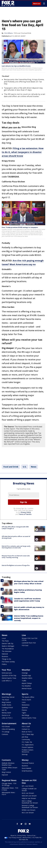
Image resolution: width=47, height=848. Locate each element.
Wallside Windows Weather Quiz (8, 764)
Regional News (9, 780)
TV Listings (5, 732)
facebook (17, 824)
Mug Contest (6, 702)
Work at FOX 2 (27, 732)
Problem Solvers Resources (27, 751)
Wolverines (26, 705)
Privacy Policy (26, 512)
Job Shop (25, 737)
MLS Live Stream (28, 813)
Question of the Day (9, 675)
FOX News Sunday (8, 662)
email (29, 824)
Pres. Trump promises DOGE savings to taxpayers (20, 227)
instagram (25, 824)
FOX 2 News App (28, 734)
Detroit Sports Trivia (9, 678)
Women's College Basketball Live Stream (30, 806)
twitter (21, 824)
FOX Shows (6, 726)
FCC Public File (27, 742)
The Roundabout (8, 649)
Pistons (24, 710)
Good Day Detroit (8, 697)
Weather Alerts (27, 678)
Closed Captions (27, 747)
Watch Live (36, 3)
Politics (4, 664)
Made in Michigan (8, 646)
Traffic (24, 681)
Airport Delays (27, 683)
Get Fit (4, 710)
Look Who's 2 (6, 681)
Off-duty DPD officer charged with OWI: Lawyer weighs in (15, 527)
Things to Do (6, 659)
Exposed (5, 775)
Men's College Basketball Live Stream (30, 802)
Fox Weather (26, 686)
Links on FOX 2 (7, 718)
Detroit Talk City (7, 643)
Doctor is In (6, 715)
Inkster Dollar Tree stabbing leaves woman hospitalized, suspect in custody (28, 618)
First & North (26, 700)
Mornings (6, 694)
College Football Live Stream (29, 790)
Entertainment (9, 723)
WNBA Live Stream (28, 810)
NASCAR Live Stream (29, 796)
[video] (39, 529)
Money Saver (6, 713)
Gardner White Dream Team (9, 769)
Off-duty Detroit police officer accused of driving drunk (16, 537)
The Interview (6, 651)
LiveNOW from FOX (29, 643)
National (5, 654)
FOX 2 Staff (26, 726)
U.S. (24, 466)
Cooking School (7, 707)
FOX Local (17, 33)
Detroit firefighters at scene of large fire (16, 565)
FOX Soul (25, 645)
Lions (24, 702)
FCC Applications (28, 745)
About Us (26, 723)
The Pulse (5, 641)
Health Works (6, 705)
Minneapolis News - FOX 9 (9, 793)
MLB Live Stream (28, 793)
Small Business (27, 771)
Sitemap (25, 754)
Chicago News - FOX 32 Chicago (9, 784)
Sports (25, 694)
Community (26, 739)
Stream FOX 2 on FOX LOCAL (29, 639)
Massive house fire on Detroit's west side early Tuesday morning (16, 556)
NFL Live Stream (28, 786)
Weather (26, 669)
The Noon (5, 700)
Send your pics (7, 673)
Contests (5, 734)
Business (5, 656)
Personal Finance (28, 763)
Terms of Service (25, 514)
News (33, 466)
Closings (25, 673)
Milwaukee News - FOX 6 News (10, 789)
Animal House (27, 688)
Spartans (25, 707)
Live (24, 635)
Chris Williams (8, 33)
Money (25, 760)
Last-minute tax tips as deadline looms (16, 66)
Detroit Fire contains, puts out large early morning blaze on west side (16, 547)
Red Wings (25, 715)
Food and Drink (26, 33)
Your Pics (6, 669)
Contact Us (26, 729)
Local (4, 638)
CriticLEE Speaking (8, 729)
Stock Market (26, 768)
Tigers (24, 713)
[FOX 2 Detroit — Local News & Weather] (8, 3)
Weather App (26, 675)
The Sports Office (28, 697)
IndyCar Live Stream (29, 798)
